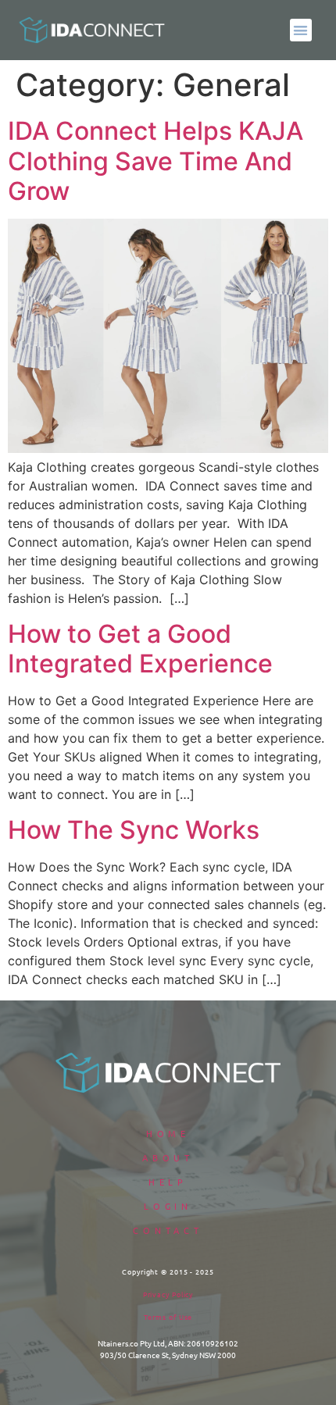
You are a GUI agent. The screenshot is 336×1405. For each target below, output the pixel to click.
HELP (168, 1181)
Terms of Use (168, 1316)
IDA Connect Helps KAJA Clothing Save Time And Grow (155, 161)
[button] (301, 30)
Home (168, 1133)
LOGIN (168, 1206)
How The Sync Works (133, 830)
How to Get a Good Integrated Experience (140, 649)
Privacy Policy (168, 1294)
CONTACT (168, 1230)
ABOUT (168, 1157)
